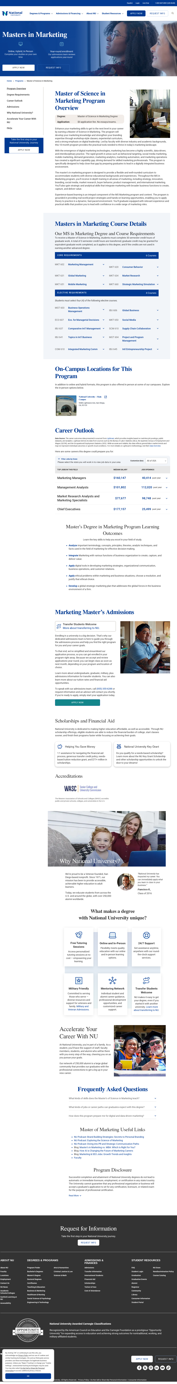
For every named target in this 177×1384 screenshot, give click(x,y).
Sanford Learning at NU (8, 1298)
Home (9, 81)
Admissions (13, 106)
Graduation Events (139, 1279)
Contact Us (4, 1283)
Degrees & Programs (40, 13)
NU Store (156, 1268)
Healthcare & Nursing (36, 1295)
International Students (93, 1275)
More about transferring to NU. (81, 628)
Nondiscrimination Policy (163, 1271)
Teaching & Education (36, 1287)
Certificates (32, 1283)
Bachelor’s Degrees (35, 1271)
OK (28, 1376)
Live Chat (146, 3)
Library (134, 1295)
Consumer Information (141, 1298)
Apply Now (136, 13)
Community (136, 1291)
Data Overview (155, 446)
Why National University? (20, 112)
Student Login (137, 1271)
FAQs (9, 128)
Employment (5, 1279)
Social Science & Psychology (39, 1298)
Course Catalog (159, 1275)
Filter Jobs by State (69, 459)
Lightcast (110, 438)
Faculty (78, 1157)
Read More (74, 1195)
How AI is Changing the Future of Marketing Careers (106, 1150)
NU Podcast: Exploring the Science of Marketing (98, 1140)
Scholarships (89, 1283)
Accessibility (5, 1303)
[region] (28, 1365)
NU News (4, 1287)
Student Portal (138, 1302)
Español (130, 3)
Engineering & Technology (38, 1302)
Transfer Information (93, 1271)
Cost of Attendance (92, 1291)
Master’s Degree (34, 1275)
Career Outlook (14, 100)
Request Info (157, 13)
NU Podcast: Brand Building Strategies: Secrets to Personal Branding (109, 1137)
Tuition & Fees (90, 1287)
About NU (91, 13)
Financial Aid (89, 1279)
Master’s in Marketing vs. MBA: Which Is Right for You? (107, 1147)
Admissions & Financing (68, 13)
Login (138, 3)
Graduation (136, 1275)
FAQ (133, 1268)
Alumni (134, 1283)
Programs (19, 81)
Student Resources (111, 13)
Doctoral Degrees (34, 1279)
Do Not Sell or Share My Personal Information (109, 1380)
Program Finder (33, 1268)
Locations (4, 1275)
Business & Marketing (36, 1291)
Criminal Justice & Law (63, 1271)
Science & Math (60, 1275)
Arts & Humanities (61, 1268)
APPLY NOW (24, 150)
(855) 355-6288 (104, 688)
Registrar (135, 1287)
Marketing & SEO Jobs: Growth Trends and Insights (106, 1154)
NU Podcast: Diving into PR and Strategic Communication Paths (106, 1143)
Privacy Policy (83, 1380)
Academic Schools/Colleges (7, 1292)
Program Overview (16, 88)
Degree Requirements (18, 94)
